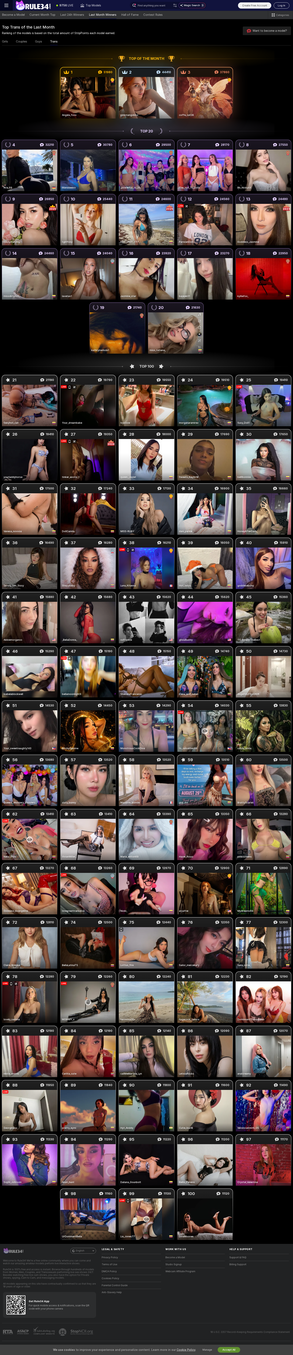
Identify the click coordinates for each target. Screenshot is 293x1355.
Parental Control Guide (115, 1285)
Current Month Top (42, 15)
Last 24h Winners (72, 15)
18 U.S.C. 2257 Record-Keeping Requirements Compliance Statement (250, 1332)
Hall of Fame (130, 15)
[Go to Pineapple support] (63, 1332)
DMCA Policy (109, 1271)
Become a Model (13, 15)
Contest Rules (153, 15)
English (80, 1250)
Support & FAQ (237, 1257)
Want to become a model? (270, 30)
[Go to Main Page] (33, 5)
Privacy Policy (110, 1257)
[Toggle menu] (6, 5)
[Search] (175, 5)
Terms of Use (109, 1264)
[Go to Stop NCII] (82, 1332)
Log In (281, 5)
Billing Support (237, 1264)
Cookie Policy (186, 1349)
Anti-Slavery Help (112, 1292)
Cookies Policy (110, 1278)
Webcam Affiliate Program (180, 1271)
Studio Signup (173, 1264)
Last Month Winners (102, 15)
